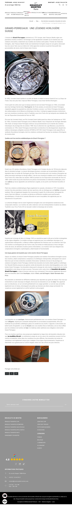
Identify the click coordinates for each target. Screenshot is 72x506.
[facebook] (16, 464)
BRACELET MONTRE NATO (12, 432)
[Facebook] (11, 373)
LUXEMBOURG (41, 442)
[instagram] (19, 464)
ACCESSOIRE (41, 429)
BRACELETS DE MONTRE (13, 418)
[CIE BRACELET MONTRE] (36, 6)
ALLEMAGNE (41, 445)
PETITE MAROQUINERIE (43, 427)
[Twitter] (7, 373)
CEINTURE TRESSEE (42, 424)
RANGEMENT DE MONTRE (12, 435)
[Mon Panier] (66, 5)
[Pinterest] (16, 373)
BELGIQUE (40, 440)
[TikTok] (23, 464)
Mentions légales (46, 501)
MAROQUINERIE (42, 418)
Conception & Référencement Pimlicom (27, 501)
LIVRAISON (41, 433)
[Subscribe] (65, 404)
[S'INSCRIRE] (63, 4)
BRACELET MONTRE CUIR (12, 421)
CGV (39, 501)
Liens (53, 501)
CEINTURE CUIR (41, 421)
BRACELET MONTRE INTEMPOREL (14, 424)
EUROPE (39, 448)
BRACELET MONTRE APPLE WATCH (14, 429)
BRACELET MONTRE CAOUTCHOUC (14, 427)
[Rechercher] (59, 4)
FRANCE (39, 437)
